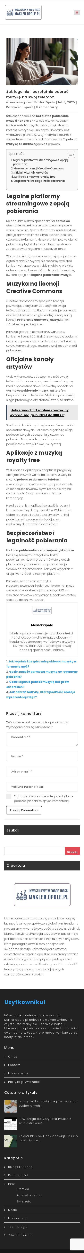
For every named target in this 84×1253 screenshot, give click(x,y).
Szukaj (72, 852)
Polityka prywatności (24, 1082)
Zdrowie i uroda (20, 1235)
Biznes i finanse (20, 1167)
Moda (12, 1210)
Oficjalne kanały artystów (31, 173)
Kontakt (14, 1065)
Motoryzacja (18, 1218)
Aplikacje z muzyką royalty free (34, 177)
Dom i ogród (18, 1175)
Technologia (18, 1227)
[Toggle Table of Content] (69, 154)
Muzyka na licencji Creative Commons (39, 168)
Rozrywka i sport (19, 107)
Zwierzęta (24, 1201)
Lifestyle (23, 1189)
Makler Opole (44, 102)
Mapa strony (18, 1073)
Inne (11, 1184)
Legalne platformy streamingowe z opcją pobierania (40, 162)
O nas (13, 1056)
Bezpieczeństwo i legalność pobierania (39, 181)
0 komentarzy (47, 107)
